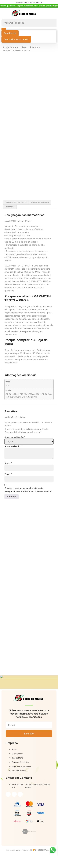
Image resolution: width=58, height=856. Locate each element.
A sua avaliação (13, 446)
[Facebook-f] (8, 794)
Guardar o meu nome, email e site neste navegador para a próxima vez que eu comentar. (28, 489)
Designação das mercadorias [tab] (16, 202)
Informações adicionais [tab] (40, 202)
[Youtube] (20, 794)
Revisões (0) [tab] (10, 207)
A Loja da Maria (10, 47)
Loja (24, 47)
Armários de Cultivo (14, 331)
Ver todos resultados (16, 39)
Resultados (10, 33)
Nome (8, 463)
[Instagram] (14, 794)
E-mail (8, 474)
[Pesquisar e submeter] (3, 29)
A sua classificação (14, 437)
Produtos (35, 47)
